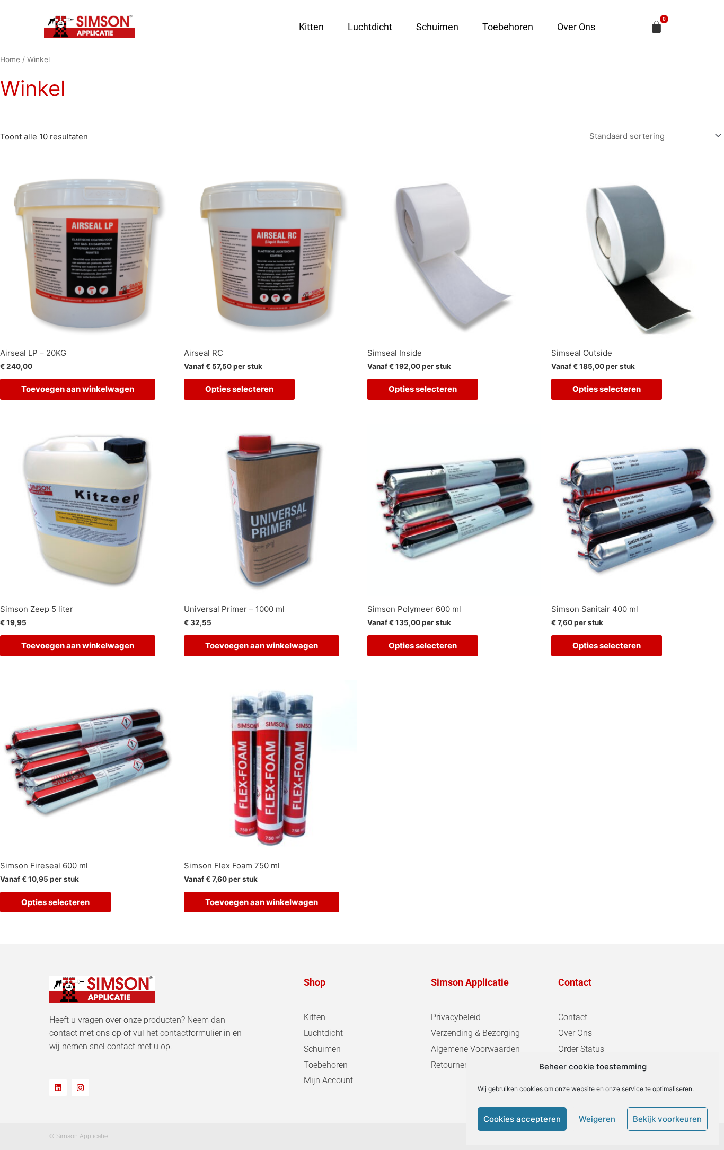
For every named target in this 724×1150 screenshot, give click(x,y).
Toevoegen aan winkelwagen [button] (77, 389)
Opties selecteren (239, 389)
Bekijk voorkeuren (667, 1119)
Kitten (311, 26)
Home (10, 59)
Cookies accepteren (522, 1119)
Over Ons (576, 26)
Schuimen (437, 26)
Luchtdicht (370, 26)
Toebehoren (507, 26)
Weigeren (597, 1119)
